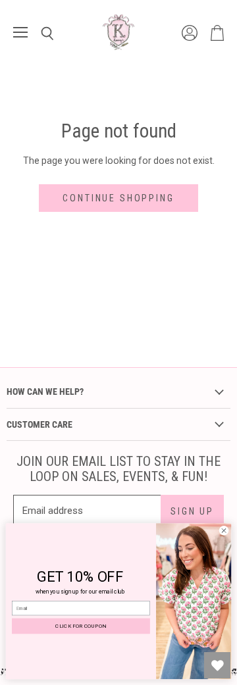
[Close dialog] (223, 531)
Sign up (192, 511)
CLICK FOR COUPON (80, 626)
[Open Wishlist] (217, 665)
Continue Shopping (118, 198)
